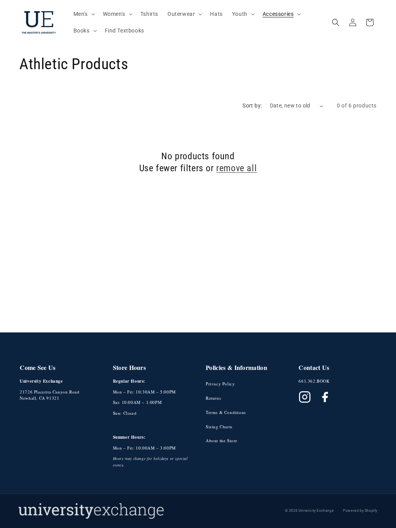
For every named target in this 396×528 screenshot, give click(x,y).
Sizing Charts (219, 426)
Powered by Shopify (360, 511)
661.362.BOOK (314, 381)
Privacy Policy (220, 384)
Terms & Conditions (226, 412)
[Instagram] (305, 397)
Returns (213, 398)
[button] (83, 14)
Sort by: (252, 105)
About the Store (221, 440)
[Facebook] (325, 397)
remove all (236, 168)
